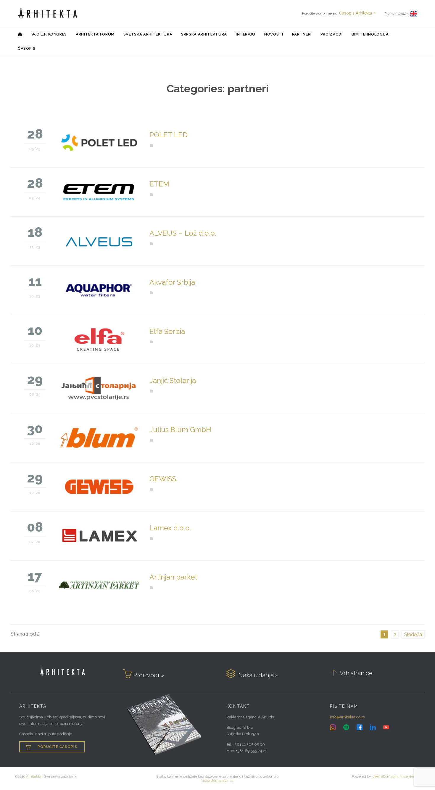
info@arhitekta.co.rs (347, 717)
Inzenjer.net (410, 776)
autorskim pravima (217, 780)
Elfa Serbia (167, 331)
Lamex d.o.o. (170, 528)
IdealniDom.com (385, 776)
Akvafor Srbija (172, 282)
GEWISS (162, 478)
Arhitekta (33, 776)
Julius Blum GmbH (180, 429)
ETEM (159, 184)
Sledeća (413, 634)
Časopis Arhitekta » (357, 13)
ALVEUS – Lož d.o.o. (182, 233)
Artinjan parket (173, 577)
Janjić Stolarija (172, 380)
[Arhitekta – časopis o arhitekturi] (48, 14)
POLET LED (168, 135)
